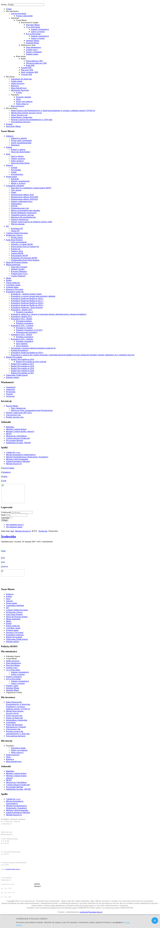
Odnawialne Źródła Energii (17, 375)
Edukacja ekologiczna (19, 219)
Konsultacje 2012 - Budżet (21, 319)
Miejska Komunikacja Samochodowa (21, 455)
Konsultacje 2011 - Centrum (22, 325)
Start (12, 531)
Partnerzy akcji (17, 251)
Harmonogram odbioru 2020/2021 (24, 199)
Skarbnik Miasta (32, 43)
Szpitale (14, 167)
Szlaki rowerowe (17, 83)
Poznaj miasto (11, 176)
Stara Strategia (21, 343)
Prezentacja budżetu (24, 321)
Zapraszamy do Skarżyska (21, 79)
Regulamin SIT (17, 228)
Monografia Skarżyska (20, 90)
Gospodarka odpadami (15, 186)
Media (8, 278)
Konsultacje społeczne (15, 292)
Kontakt (9, 124)
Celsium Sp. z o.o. (13, 452)
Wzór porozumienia (19, 242)
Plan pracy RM (27, 70)
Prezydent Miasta (33, 25)
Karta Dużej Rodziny (14, 240)
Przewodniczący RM (34, 61)
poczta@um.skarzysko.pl (12, 869)
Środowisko (8, 536)
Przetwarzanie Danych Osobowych (25, 246)
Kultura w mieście (18, 149)
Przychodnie (16, 170)
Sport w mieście (17, 156)
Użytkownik (6, 512)
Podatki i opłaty (32, 54)
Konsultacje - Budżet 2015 (21, 310)
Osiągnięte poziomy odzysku (22, 215)
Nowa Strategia (22, 346)
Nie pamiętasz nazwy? (15, 524)
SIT (7, 226)
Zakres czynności (38, 31)
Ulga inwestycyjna (13, 415)
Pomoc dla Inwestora (14, 725)
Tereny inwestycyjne (14, 716)
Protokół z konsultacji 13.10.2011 (29, 330)
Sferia (18, 99)
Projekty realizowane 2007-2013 (19, 413)
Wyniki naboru (17, 237)
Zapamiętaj (5, 518)
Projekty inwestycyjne (15, 417)
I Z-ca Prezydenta (33, 27)
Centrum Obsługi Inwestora (17, 233)
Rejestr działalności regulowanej (23, 213)
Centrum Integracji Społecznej (18, 438)
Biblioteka (10, 427)
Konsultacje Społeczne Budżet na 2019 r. (27, 305)
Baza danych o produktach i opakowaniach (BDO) (31, 188)
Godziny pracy (32, 50)
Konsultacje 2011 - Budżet (21, 334)
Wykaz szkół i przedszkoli (21, 140)
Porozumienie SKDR (19, 255)
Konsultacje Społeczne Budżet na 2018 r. (27, 303)
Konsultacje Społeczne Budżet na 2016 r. (27, 298)
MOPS (9, 434)
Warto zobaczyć (22, 104)
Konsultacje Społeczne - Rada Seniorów (27, 307)
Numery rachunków (34, 52)
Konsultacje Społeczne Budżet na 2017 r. (27, 301)
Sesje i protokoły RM (29, 72)
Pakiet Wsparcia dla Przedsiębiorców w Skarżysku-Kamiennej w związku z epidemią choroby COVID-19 (53, 110)
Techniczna (42, 531)
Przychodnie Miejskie (14, 440)
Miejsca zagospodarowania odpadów (25, 210)
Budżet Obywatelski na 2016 (22, 359)
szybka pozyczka (14, 3)
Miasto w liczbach (18, 183)
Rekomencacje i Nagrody (16, 727)
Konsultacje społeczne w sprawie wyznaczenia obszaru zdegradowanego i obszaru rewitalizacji (48, 314)
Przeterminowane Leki (20, 208)
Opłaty (13, 192)
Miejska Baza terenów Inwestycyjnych (26, 113)
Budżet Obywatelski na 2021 (22, 373)
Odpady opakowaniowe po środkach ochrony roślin (31, 222)
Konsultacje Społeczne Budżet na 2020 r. (27, 352)
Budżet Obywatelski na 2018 (22, 366)
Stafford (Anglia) (17, 269)
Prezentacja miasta (18, 748)
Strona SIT (15, 231)
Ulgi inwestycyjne (13, 729)
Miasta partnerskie (13, 264)
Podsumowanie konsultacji (26, 332)
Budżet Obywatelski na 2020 (22, 371)
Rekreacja (15, 86)
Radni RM (30, 65)
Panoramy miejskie (23, 97)
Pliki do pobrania (17, 224)
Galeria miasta (16, 81)
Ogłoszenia (10, 389)
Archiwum (10, 396)
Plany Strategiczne (18, 408)
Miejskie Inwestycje (14, 464)
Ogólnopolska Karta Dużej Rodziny (25, 260)
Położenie (15, 179)
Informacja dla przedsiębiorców (23, 217)
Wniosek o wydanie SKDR (22, 244)
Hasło (3, 515)
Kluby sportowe (17, 161)
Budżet (9, 280)
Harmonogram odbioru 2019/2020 (24, 197)
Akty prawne (16, 190)
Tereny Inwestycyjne (19, 115)
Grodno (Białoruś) (18, 276)
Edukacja (9, 136)
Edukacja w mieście (19, 138)
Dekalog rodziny (12, 377)
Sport (8, 154)
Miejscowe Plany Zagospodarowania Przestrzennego (32, 410)
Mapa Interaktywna (18, 88)
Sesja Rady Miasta (13, 126)
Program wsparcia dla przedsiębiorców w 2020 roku (31, 119)
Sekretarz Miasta (32, 40)
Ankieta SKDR (17, 253)
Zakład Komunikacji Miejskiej (18, 461)
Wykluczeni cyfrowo (14, 235)
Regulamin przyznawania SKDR (24, 258)
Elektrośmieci (16, 204)
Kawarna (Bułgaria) (19, 271)
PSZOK (14, 206)
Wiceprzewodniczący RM (36, 63)
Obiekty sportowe (18, 158)
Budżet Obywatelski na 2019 (22, 368)
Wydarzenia (10, 392)
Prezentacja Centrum (24, 328)
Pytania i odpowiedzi (24, 16)
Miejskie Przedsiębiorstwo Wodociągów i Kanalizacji (27, 457)
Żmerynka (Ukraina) (19, 267)
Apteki (13, 172)
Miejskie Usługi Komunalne (17, 459)
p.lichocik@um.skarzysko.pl (91, 912)
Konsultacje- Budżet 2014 (21, 316)
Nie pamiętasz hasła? (14, 527)
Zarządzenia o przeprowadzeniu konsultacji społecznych (33, 348)
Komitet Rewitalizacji (19, 350)
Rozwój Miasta (12, 406)
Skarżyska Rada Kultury (20, 152)
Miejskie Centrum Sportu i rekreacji (20, 431)
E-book (19, 92)
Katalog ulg (15, 249)
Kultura (9, 147)
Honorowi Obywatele (14, 289)
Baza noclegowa (17, 106)
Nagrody (9, 394)
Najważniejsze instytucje (20, 122)
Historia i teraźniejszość (20, 181)
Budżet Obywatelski (14, 357)
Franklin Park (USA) (19, 274)
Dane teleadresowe (33, 47)
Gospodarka (11, 722)
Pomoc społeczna (13, 283)
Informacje (15, 145)
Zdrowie (9, 165)
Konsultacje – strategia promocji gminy (26, 294)
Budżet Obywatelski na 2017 (22, 364)
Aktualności (11, 387)
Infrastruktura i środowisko (21, 117)
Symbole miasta (12, 287)
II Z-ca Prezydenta (33, 34)
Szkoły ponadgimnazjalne (21, 143)
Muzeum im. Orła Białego (16, 436)
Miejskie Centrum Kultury (16, 429)
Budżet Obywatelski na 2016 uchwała (31, 362)
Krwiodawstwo (17, 174)
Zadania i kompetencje (40, 29)
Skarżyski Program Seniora (17, 262)
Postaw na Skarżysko (14, 718)
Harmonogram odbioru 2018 (22, 195)
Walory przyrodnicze (24, 101)
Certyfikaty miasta (13, 285)
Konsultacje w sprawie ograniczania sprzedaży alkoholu (33, 296)
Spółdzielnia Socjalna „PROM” (18, 443)
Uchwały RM (26, 74)
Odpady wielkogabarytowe (21, 201)
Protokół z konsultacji (24, 312)
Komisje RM (26, 68)
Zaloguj (4, 520)
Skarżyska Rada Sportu (20, 163)
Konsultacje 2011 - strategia (22, 339)
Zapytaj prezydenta (18, 13)
